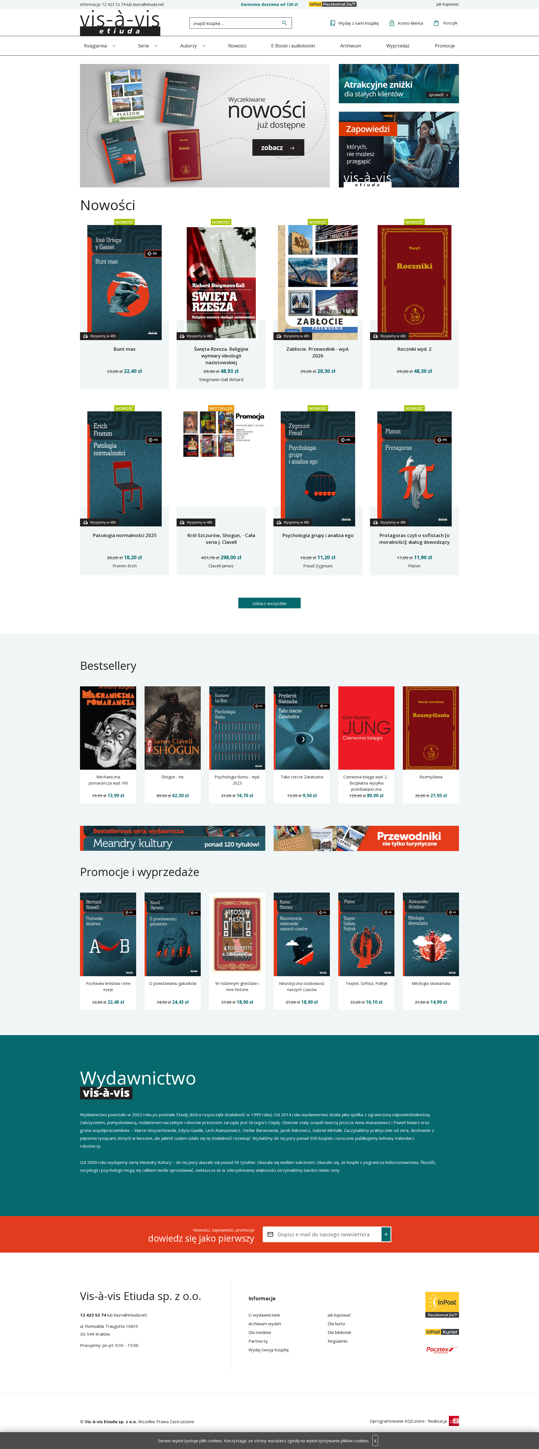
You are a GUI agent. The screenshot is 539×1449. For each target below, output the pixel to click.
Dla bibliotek (339, 1332)
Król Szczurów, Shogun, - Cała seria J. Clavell (221, 538)
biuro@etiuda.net (148, 4)
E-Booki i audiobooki (293, 46)
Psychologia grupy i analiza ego (318, 535)
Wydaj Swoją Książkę (268, 1349)
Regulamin (338, 1341)
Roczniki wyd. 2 (414, 349)
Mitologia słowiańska (431, 983)
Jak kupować (447, 4)
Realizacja (438, 1421)
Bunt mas (124, 349)
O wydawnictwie (264, 1315)
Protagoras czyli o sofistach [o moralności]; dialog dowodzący (414, 538)
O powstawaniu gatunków (173, 983)
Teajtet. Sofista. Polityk (366, 983)
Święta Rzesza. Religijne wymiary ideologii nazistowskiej (221, 356)
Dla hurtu (336, 1323)
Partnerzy (258, 1341)
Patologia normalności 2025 (125, 535)
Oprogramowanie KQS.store (397, 1421)
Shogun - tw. (172, 776)
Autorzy (188, 46)
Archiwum (350, 46)
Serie (143, 46)
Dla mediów (259, 1332)
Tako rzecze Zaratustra (302, 776)
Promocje (445, 46)
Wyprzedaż (398, 46)
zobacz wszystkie (269, 603)
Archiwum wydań (264, 1323)
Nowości (237, 46)
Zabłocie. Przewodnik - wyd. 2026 (317, 352)
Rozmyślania (430, 776)
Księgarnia (95, 46)
